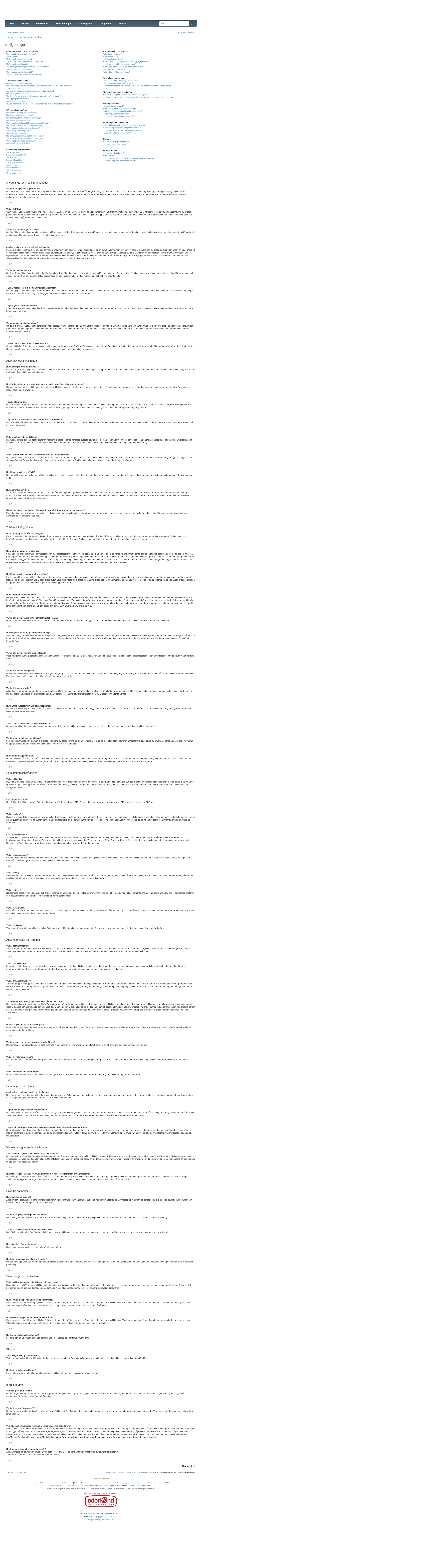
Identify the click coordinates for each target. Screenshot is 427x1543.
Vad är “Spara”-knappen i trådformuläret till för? (25, 138)
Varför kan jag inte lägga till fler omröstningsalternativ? (28, 123)
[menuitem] (21, 32)
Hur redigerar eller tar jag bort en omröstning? (24, 125)
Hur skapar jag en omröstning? (18, 120)
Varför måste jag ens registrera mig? (21, 54)
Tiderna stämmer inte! (15, 88)
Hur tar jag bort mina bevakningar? (117, 133)
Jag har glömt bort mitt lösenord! (19, 69)
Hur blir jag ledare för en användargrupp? (119, 64)
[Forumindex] (30, 13)
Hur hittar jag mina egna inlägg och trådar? (120, 116)
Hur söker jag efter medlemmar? (116, 114)
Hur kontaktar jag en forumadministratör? (119, 161)
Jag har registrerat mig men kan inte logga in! (24, 62)
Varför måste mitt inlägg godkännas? (21, 141)
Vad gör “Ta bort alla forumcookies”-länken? (24, 74)
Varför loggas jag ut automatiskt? (19, 72)
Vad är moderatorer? (111, 56)
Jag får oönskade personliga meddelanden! (120, 83)
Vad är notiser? (12, 168)
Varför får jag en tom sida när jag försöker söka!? (122, 111)
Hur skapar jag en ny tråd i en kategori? (22, 113)
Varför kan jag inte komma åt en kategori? (23, 128)
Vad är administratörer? (112, 54)
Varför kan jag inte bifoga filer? (18, 131)
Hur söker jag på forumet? (113, 106)
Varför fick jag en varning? (16, 133)
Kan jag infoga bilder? (15, 160)
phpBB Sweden (104, 1517)
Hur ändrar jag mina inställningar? (19, 83)
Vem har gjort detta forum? (113, 153)
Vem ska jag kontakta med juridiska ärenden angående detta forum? (130, 158)
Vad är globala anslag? (15, 163)
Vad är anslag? (12, 165)
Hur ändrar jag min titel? (16, 101)
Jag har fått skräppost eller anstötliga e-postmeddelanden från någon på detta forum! (137, 86)
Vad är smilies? (12, 157)
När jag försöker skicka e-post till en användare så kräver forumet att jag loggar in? (39, 104)
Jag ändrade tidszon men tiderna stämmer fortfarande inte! (30, 91)
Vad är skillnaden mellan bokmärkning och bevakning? (124, 125)
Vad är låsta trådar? (14, 170)
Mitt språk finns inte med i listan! (19, 94)
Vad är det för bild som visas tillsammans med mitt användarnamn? (33, 96)
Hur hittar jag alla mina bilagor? (115, 144)
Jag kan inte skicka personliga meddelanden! (121, 81)
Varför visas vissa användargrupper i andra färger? (123, 67)
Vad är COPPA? (12, 56)
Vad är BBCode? (13, 152)
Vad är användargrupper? (113, 59)
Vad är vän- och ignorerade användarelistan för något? (125, 95)
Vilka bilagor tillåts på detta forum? (116, 142)
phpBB (90, 1514)
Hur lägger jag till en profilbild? (18, 99)
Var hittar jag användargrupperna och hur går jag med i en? (126, 62)
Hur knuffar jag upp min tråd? (18, 144)
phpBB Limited (78, 1393)
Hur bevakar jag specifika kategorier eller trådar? (122, 128)
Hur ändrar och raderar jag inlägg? (20, 115)
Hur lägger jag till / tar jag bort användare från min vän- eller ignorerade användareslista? (138, 97)
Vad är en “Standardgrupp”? (114, 69)
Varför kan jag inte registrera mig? (20, 59)
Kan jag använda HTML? (16, 155)
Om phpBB (29, 1396)
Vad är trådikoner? (13, 173)
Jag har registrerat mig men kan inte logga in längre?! (27, 67)
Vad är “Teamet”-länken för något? (116, 72)
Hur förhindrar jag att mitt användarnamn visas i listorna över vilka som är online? (39, 86)
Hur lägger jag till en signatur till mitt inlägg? (23, 118)
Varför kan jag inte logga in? (17, 64)
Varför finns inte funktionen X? (115, 156)
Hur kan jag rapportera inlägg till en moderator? (25, 136)
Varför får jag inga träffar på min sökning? (119, 109)
